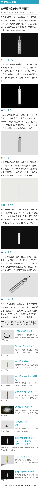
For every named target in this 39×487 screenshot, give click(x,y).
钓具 (14, 2)
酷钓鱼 (7, 2)
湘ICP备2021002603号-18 (27, 485)
